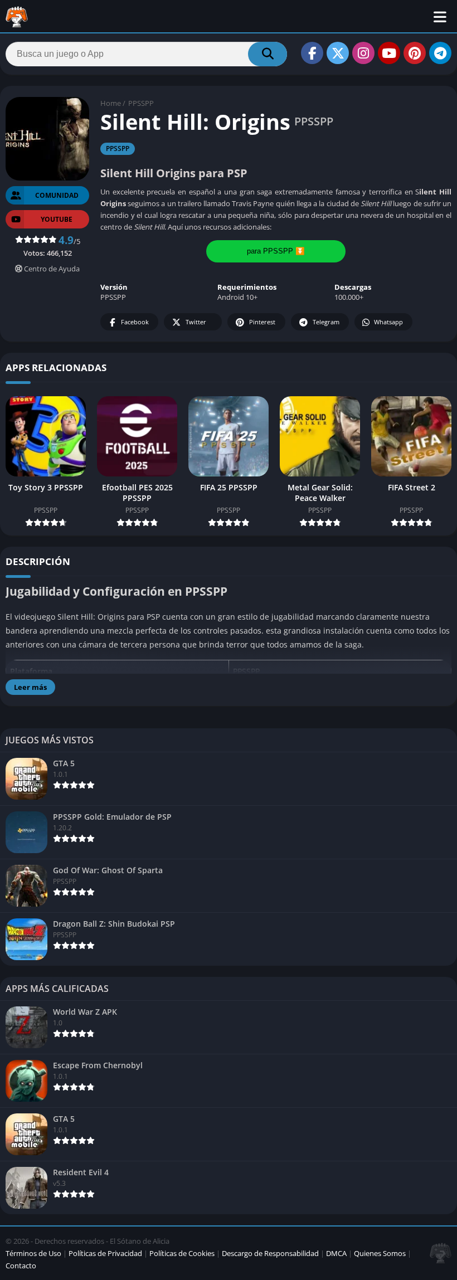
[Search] (267, 54)
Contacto (21, 1265)
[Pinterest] (414, 53)
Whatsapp (388, 322)
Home (110, 103)
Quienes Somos (380, 1253)
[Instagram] (363, 53)
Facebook (135, 322)
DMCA (336, 1253)
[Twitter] (338, 53)
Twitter (196, 322)
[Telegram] (440, 53)
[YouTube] (389, 53)
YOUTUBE (56, 219)
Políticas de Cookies (182, 1253)
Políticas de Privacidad (105, 1253)
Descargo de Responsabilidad (270, 1253)
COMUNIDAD (57, 195)
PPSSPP (141, 103)
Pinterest (262, 322)
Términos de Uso (33, 1253)
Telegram (326, 322)
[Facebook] (312, 53)
